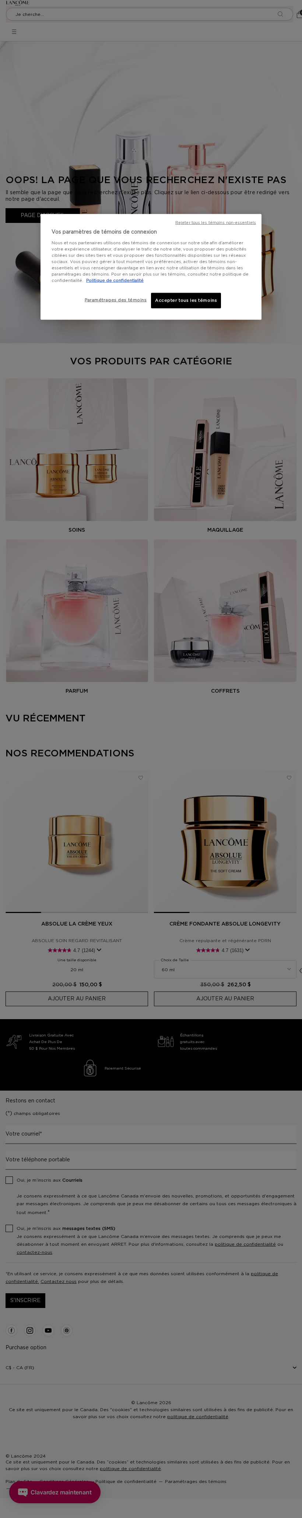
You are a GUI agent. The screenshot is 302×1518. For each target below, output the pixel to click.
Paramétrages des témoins (116, 300)
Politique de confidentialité (115, 281)
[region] (151, 267)
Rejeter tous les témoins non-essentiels (215, 223)
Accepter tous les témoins (186, 300)
